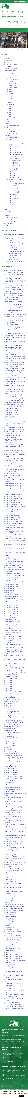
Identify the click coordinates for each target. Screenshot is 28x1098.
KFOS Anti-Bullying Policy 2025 (14, 293)
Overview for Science (11, 726)
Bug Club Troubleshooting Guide (15, 862)
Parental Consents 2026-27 (13, 288)
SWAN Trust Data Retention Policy (15, 345)
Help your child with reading (13, 956)
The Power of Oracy (11, 64)
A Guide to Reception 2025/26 (14, 427)
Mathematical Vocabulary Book (14, 897)
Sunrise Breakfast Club (12, 699)
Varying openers (10, 782)
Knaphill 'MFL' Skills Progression (14, 575)
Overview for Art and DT (12, 701)
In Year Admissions (11, 120)
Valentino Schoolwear (11, 594)
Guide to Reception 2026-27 (13, 286)
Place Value (8, 749)
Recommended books (11, 584)
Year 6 (10, 116)
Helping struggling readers (13, 790)
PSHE (13, 204)
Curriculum (8, 139)
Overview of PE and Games (13, 732)
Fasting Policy (9, 537)
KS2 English (15, 158)
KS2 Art (14, 148)
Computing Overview (11, 809)
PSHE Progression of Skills (13, 629)
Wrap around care (10, 210)
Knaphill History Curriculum (13, 504)
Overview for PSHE (10, 728)
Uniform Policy (9, 592)
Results (11, 89)
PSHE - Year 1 (9, 690)
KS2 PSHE (14, 173)
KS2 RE (14, 175)
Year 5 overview (10, 742)
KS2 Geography (16, 160)
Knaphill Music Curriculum (13, 502)
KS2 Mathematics (17, 164)
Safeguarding (12, 85)
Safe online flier (9, 927)
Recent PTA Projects (14, 259)
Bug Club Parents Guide (12, 868)
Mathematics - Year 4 (11, 608)
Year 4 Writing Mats (11, 772)
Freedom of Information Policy (14, 841)
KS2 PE (14, 171)
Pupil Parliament (13, 133)
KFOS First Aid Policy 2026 (12, 278)
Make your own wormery (12, 1002)
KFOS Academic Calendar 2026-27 (15, 280)
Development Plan (14, 80)
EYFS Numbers (9, 901)
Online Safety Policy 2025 (12, 328)
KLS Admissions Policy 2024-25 (14, 567)
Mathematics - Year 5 (11, 606)
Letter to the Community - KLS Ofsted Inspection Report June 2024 (14, 446)
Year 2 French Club (10, 881)
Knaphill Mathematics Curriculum (15, 506)
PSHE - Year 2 (9, 688)
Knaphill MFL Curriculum (12, 496)
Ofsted (10, 76)
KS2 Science (15, 177)
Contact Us (8, 223)
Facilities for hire (13, 217)
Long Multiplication (11, 753)
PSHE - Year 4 (9, 684)
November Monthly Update (17, 244)
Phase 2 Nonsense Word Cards (14, 987)
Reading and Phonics (11, 920)
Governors (12, 131)
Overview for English (11, 767)
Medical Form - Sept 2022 (12, 573)
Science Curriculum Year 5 (13, 485)
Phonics (7, 62)
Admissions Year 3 (10, 70)
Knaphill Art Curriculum (12, 473)
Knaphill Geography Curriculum (14, 498)
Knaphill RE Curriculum (12, 519)
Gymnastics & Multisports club (14, 694)
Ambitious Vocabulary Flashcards (15, 910)
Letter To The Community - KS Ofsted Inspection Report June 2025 (14, 391)
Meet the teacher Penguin (13, 937)
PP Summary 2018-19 (11, 855)
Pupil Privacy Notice (11, 678)
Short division (9, 747)
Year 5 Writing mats (11, 770)
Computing (15, 185)
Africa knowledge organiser (13, 724)
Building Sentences (11, 916)
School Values (13, 87)
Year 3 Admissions (10, 122)
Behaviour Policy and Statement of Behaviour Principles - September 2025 (15, 316)
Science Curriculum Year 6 (13, 483)
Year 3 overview (10, 745)
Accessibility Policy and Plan (13, 439)
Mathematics (15, 198)
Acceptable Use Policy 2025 (13, 347)
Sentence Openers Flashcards (14, 905)
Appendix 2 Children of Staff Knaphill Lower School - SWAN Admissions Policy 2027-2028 (14, 303)
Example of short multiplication (14, 757)
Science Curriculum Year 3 (13, 489)
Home (7, 58)
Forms (10, 95)
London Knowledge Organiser (14, 722)
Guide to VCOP (9, 791)
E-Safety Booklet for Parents (13, 811)
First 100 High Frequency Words (14, 908)
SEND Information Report (12, 435)
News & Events (9, 135)
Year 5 (10, 114)
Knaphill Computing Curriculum (14, 521)
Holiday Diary (9, 952)
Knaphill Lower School (15, 179)
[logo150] (5, 3)
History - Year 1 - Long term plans (15, 539)
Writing (17, 191)
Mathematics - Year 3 (11, 609)
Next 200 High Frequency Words (14, 906)
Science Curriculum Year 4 (13, 487)
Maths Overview (10, 617)
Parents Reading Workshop (13, 788)
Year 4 (10, 112)
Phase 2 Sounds (10, 950)
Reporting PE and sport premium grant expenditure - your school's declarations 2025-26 (15, 364)
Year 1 (10, 106)
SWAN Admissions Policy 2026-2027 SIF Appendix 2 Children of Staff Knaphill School (14, 406)
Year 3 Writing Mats (11, 774)
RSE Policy (8, 556)
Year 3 (10, 110)
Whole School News (18, 234)
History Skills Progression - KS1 (14, 650)
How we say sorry (10, 730)
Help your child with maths (13, 958)
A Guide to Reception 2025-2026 (14, 429)
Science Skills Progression (13, 621)
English (17, 1)
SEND (10, 145)
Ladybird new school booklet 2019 (15, 1004)
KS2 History (15, 162)
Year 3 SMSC (9, 709)
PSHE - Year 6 (9, 680)
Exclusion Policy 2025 (11, 324)
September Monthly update (17, 261)
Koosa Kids (12, 214)
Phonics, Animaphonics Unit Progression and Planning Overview (13, 632)
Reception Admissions (11, 68)
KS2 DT (14, 150)
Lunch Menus (12, 99)
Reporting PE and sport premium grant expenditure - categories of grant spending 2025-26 (15, 377)
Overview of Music (10, 736)
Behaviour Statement (11, 676)
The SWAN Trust (10, 66)
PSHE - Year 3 (9, 686)
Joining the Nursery (14, 126)
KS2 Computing (16, 152)
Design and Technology (18, 183)
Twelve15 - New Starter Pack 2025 (15, 422)
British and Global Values (12, 711)
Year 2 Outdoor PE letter (12, 949)
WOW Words (9, 780)
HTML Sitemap (9, 60)
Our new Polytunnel (14, 250)
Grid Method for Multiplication (14, 755)
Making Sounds (9, 914)
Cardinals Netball (10, 698)
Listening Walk (9, 918)
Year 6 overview (10, 740)
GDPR (7, 225)
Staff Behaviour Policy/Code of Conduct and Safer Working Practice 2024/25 (14, 462)
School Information (11, 72)
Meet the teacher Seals (12, 939)
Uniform (11, 81)
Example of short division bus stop (15, 759)
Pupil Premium (13, 83)
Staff (10, 129)
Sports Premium (13, 97)
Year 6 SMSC (9, 703)
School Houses (13, 101)
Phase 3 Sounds (10, 964)
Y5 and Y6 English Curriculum (14, 776)
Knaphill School (13, 147)
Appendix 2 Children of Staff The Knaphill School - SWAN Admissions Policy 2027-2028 (14, 297)
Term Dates (12, 74)
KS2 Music (15, 170)
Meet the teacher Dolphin (12, 935)
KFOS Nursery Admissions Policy (14, 671)
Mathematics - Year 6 (11, 604)
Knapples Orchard (14, 248)
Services (7, 216)
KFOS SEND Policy (10, 437)
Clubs (10, 212)
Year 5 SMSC (9, 705)
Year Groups (9, 102)
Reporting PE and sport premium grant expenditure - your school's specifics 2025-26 (15, 358)
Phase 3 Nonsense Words (12, 989)
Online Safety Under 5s (12, 874)
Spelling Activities (10, 866)
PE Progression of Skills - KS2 (13, 636)
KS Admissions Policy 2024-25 (14, 565)
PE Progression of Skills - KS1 (13, 638)
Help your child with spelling (13, 954)
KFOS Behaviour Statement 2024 (14, 667)
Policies (11, 93)
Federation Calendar (15, 137)
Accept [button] (21, 1096)
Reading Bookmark (10, 966)
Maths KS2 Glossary (11, 751)
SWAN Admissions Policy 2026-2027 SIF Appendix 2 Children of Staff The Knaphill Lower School (14, 401)
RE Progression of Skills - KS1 (13, 627)
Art (12, 181)
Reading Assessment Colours (13, 864)
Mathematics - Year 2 (11, 611)
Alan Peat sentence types (12, 805)
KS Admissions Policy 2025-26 (14, 458)
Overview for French (11, 738)
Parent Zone (12, 221)
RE (12, 206)
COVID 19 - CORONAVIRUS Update (15, 857)
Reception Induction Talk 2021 (14, 692)
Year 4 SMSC (9, 707)
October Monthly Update (16, 246)
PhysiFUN (8, 734)
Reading (17, 189)
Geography (15, 194)
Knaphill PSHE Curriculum (13, 517)
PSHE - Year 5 (9, 682)
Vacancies (11, 219)
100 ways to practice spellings (14, 807)
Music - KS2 (8, 640)
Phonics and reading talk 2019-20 (15, 1006)
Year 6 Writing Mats (11, 768)
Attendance (12, 91)
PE (12, 202)
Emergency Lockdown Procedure (15, 835)
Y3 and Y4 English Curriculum (14, 778)
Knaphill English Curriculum (13, 494)
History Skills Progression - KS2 (14, 648)
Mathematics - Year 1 (11, 615)
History (14, 196)
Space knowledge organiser (13, 721)
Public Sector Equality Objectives (14, 669)
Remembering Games (11, 912)
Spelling (7, 903)
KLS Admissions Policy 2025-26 (14, 535)
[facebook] (2, 1)
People (7, 127)
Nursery (7, 124)
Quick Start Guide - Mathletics (14, 895)
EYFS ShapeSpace (10, 899)
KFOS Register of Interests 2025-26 (15, 326)
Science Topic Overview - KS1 (13, 619)
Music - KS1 (8, 642)
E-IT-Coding (8, 696)
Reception (11, 104)
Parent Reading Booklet (12, 922)
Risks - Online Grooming (12, 929)
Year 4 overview (10, 744)
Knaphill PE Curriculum (12, 516)
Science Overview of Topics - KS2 (14, 623)
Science (14, 208)
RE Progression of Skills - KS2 (13, 625)
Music (13, 200)
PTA (10, 78)
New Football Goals (14, 242)
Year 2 (10, 108)
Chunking (8, 765)
